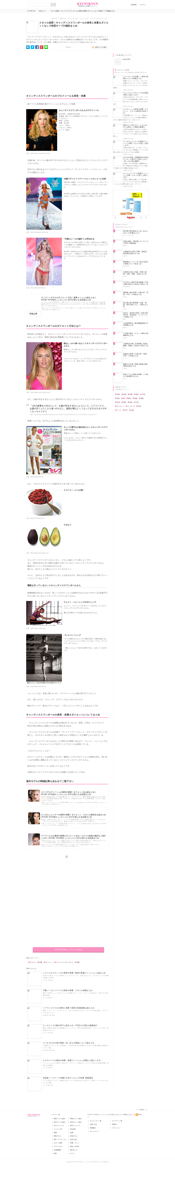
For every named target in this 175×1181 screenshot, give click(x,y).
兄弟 (139, 406)
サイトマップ (94, 1131)
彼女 (137, 394)
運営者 (114, 1124)
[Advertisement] (48, 70)
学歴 (118, 402)
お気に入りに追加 (100, 47)
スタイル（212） (84, 18)
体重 (40, 962)
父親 (132, 410)
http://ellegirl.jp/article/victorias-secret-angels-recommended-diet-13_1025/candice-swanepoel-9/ (65, 414)
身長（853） (55, 18)
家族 (135, 398)
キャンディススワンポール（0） (99, 18)
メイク (119, 410)
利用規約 (93, 1128)
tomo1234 (46, 1015)
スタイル (33, 962)
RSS (140, 1114)
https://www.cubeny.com (38, 628)
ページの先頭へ (140, 1109)
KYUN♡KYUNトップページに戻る (68, 950)
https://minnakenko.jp (37, 518)
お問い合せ (93, 1124)
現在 (118, 398)
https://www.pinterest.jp (37, 288)
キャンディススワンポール (64, 962)
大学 (137, 402)
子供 (143, 394)
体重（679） (63, 18)
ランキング (131, 406)
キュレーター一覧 (95, 1121)
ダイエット (49, 962)
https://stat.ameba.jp (36, 477)
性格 (131, 402)
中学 (126, 410)
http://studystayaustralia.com (39, 553)
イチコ (45, 980)
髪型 (129, 398)
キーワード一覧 (117, 1121)
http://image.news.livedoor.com (40, 392)
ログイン (143, 4)
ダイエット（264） (73, 18)
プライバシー (116, 1128)
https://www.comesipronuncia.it (40, 153)
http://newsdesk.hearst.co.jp (39, 232)
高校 (142, 398)
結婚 (124, 394)
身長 (78, 962)
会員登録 (134, 4)
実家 (124, 402)
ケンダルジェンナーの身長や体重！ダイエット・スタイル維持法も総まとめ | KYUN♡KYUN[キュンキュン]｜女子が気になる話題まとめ (73, 816)
